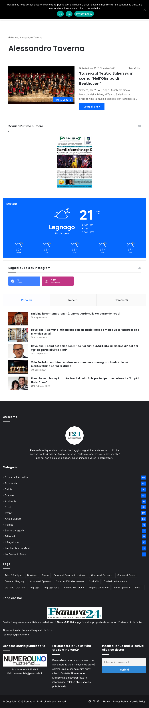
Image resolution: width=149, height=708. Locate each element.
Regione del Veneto (98, 587)
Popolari (26, 300)
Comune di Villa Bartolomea (70, 581)
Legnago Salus (51, 587)
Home (14, 37)
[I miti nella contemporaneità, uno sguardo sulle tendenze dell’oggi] (18, 318)
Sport (8, 507)
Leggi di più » (92, 106)
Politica (9, 524)
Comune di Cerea (126, 575)
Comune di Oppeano (40, 581)
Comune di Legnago (15, 581)
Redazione (87, 68)
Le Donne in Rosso (16, 554)
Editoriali (10, 536)
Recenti (73, 300)
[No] (144, 9)
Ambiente (10, 501)
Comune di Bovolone (101, 575)
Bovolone (32, 575)
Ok (60, 13)
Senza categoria (14, 530)
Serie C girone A (122, 587)
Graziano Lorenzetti (15, 587)
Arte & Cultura (13, 518)
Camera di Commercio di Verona (70, 575)
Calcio (45, 575)
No (69, 13)
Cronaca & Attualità (16, 477)
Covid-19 (93, 581)
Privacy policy (84, 13)
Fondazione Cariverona (115, 581)
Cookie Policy (137, 701)
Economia (11, 483)
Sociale (9, 495)
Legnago (34, 587)
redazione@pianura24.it (16, 634)
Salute (8, 489)
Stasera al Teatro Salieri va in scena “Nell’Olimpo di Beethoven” (106, 78)
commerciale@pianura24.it (28, 673)
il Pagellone (12, 542)
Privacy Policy (120, 701)
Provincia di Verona (74, 587)
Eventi (8, 513)
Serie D (138, 587)
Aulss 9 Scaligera (13, 575)
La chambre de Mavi (17, 548)
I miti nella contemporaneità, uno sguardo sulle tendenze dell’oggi (75, 313)
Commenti (121, 300)
